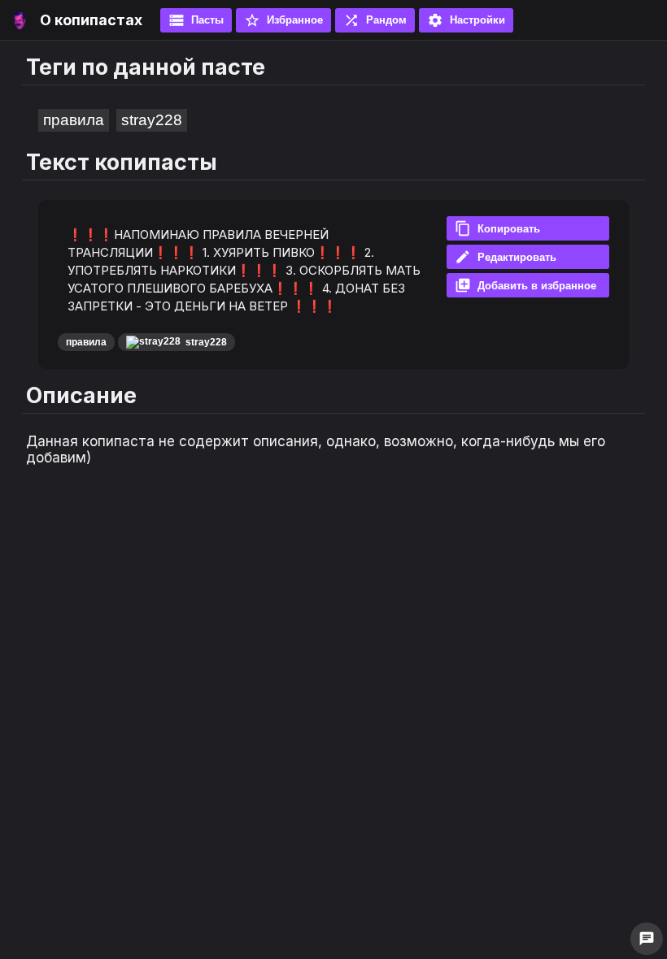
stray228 (151, 119)
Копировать (497, 228)
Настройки (466, 20)
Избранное (283, 20)
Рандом (375, 20)
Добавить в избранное (525, 285)
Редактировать (505, 257)
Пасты (196, 20)
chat (647, 939)
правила (73, 119)
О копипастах (91, 19)
